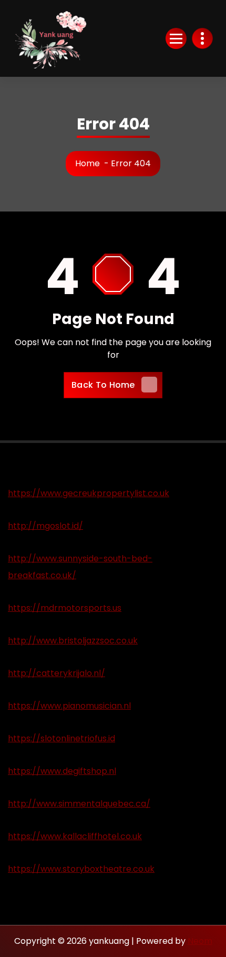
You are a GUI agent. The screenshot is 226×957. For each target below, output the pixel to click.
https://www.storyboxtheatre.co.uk (81, 869)
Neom (200, 941)
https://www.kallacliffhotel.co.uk (75, 836)
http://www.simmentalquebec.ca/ (79, 804)
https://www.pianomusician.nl (69, 706)
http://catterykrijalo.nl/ (56, 673)
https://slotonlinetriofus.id (61, 738)
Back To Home (103, 385)
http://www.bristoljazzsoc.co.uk (73, 640)
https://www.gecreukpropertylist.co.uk (88, 493)
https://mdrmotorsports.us (64, 608)
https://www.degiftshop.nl (62, 771)
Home (87, 163)
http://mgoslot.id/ (45, 526)
